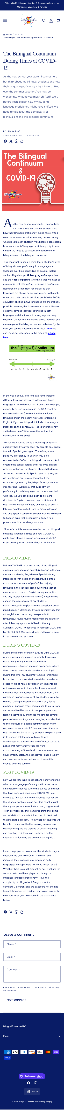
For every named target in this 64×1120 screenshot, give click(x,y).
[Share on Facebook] (5, 141)
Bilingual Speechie (26, 1102)
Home (9, 34)
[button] (5, 20)
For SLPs (19, 34)
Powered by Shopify (43, 1102)
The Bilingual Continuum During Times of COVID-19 (28, 37)
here (49, 328)
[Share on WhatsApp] (16, 141)
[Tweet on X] (11, 141)
